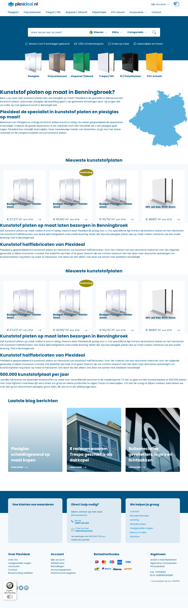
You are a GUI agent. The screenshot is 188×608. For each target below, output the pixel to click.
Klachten (135, 536)
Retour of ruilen (138, 532)
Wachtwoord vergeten (63, 572)
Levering (134, 519)
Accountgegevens (61, 569)
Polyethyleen (99, 12)
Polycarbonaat (32, 12)
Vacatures (14, 566)
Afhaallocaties (138, 524)
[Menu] (15, 582)
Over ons (13, 559)
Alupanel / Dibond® (76, 12)
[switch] (10, 596)
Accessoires (136, 12)
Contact (156, 12)
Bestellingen (57, 566)
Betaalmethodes (139, 515)
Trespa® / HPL (53, 12)
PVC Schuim (118, 12)
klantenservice (79, 515)
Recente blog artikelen (20, 572)
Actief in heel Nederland (163, 559)
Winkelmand (57, 563)
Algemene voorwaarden (163, 563)
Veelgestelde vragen (141, 528)
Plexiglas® (13, 12)
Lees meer (17, 467)
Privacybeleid (157, 566)
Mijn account (58, 559)
